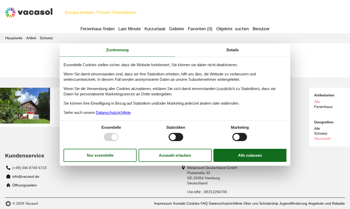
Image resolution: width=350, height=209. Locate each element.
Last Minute (129, 28)
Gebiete (176, 28)
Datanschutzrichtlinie (113, 112)
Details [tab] (233, 50)
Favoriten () (200, 28)
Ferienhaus (323, 107)
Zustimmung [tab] (117, 50)
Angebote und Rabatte (326, 203)
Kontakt (179, 203)
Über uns (250, 203)
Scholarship (268, 203)
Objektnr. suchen (232, 28)
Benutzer (261, 28)
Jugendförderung (293, 203)
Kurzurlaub (155, 28)
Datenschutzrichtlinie (225, 203)
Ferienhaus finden (97, 28)
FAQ (204, 203)
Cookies (193, 203)
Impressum (163, 203)
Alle (317, 128)
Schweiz (320, 133)
